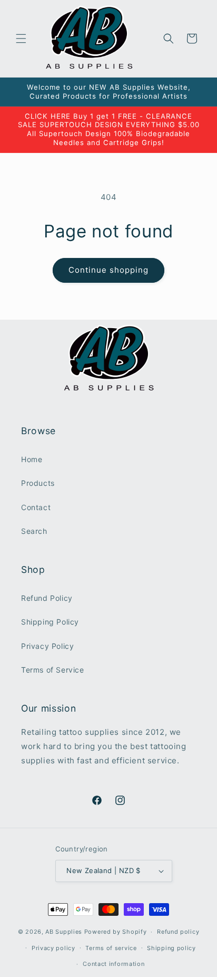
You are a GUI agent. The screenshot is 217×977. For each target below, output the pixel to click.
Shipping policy (171, 948)
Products (38, 482)
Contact (36, 507)
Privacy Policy (47, 645)
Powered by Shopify (115, 931)
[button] (21, 38)
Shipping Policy (50, 621)
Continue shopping (108, 270)
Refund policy (178, 931)
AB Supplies (63, 931)
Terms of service (110, 948)
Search (34, 530)
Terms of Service (52, 669)
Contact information (113, 964)
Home (31, 459)
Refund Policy (47, 597)
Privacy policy (53, 948)
